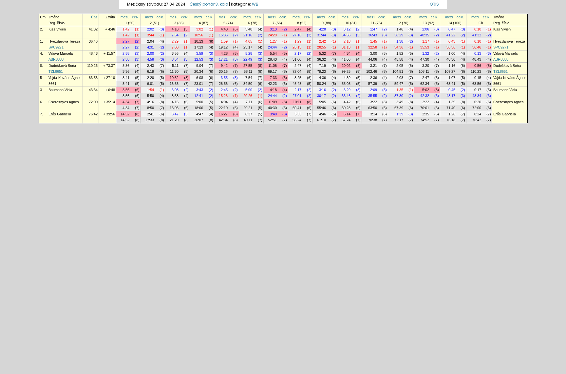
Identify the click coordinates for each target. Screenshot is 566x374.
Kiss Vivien (57, 29)
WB (255, 4)
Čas (94, 17)
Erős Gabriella (59, 114)
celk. (136, 17)
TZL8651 (55, 71)
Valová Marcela (60, 53)
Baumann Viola (60, 90)
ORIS (434, 4)
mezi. (125, 17)
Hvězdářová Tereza (64, 41)
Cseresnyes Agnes (63, 102)
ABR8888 (56, 59)
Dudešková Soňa (62, 66)
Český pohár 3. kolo (209, 4)
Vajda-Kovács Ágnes (65, 78)
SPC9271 (56, 47)
